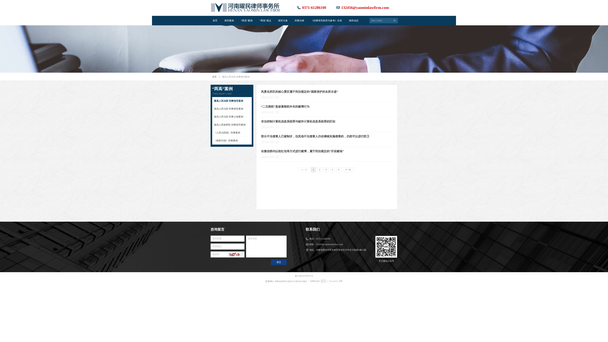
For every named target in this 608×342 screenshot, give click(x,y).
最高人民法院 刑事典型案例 (228, 109)
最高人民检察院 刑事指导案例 (230, 125)
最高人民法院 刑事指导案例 (228, 101)
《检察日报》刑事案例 (226, 140)
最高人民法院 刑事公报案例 (228, 116)
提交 (279, 262)
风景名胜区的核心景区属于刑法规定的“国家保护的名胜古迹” (299, 91)
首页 (214, 77)
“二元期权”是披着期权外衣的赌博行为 (285, 106)
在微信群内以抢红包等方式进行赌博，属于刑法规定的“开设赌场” (302, 151)
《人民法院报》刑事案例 (227, 132)
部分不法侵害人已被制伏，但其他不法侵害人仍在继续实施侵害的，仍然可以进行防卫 (315, 136)
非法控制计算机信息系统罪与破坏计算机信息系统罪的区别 (298, 121)
